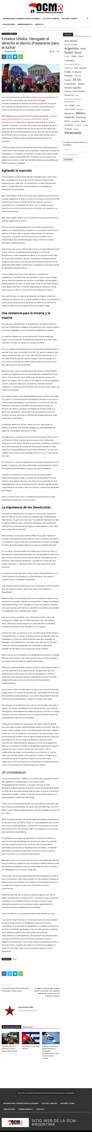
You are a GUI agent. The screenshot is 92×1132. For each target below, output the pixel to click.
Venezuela (72, 132)
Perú (66, 121)
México (80, 113)
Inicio (3, 30)
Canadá (66, 56)
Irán (66, 105)
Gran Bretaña (79, 91)
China (80, 56)
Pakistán (69, 117)
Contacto (39, 24)
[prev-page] (3, 1063)
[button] (87, 18)
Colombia (69, 60)
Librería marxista (24, 24)
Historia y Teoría (69, 18)
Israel (72, 105)
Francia (67, 91)
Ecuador (67, 80)
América (21, 30)
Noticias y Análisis (51, 18)
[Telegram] (15, 56)
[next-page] (7, 1063)
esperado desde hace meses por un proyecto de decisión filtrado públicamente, (29, 119)
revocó (40, 97)
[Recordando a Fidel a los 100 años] (30, 1038)
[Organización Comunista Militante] (46, 8)
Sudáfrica (78, 125)
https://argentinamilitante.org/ (27, 1010)
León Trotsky (69, 109)
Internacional (12, 30)
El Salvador (70, 83)
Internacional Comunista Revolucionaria (21, 18)
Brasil (78, 52)
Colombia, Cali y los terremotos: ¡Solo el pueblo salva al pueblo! (10, 1048)
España (81, 84)
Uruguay (76, 129)
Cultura (76, 72)
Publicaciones (9, 24)
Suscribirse (68, 159)
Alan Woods (70, 40)
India (77, 95)
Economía (77, 76)
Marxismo (69, 113)
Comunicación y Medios (72, 64)
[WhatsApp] (20, 56)
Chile (73, 56)
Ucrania (68, 129)
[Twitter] (9, 56)
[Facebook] (4, 56)
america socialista (71, 44)
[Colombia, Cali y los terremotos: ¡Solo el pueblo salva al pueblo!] (10, 1038)
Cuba (67, 71)
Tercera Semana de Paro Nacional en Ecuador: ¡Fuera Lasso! (15, 989)
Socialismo (69, 125)
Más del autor (28, 1027)
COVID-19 (68, 68)
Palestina (81, 117)
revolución (75, 121)
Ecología (68, 75)
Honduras (69, 95)
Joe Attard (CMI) (10, 51)
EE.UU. (15, 959)
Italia (78, 106)
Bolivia (68, 52)
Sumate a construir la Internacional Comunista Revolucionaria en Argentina (46, 1093)
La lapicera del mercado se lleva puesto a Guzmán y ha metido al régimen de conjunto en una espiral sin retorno (47, 992)
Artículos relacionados (11, 1027)
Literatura (79, 109)
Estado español (72, 87)
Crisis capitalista (80, 68)
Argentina (71, 48)
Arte (82, 48)
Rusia (83, 121)
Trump (85, 125)
